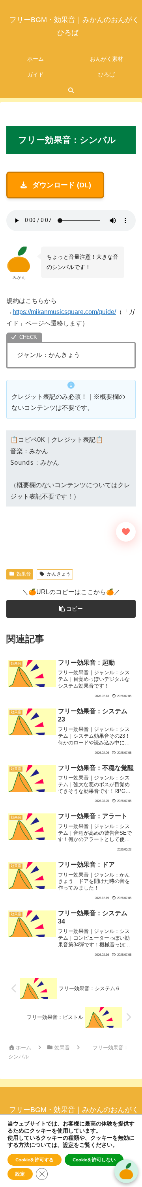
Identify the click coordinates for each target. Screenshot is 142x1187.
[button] (71, 609)
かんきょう (59, 574)
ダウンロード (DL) (61, 185)
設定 (68, 1145)
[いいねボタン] (126, 532)
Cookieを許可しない (94, 1160)
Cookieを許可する (34, 1160)
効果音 (24, 574)
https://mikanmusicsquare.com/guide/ (64, 311)
